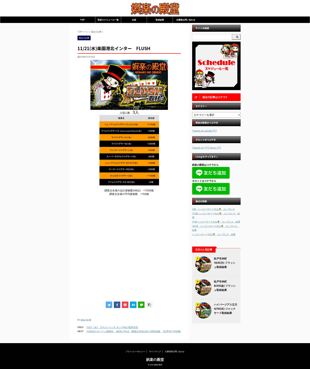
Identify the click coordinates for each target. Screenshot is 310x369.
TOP (82, 19)
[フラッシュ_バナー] (129, 108)
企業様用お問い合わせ (174, 351)
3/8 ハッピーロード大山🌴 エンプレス (213, 209)
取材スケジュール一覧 (108, 19)
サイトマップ (155, 351)
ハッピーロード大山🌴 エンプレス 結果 (214, 234)
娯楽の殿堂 (155, 359)
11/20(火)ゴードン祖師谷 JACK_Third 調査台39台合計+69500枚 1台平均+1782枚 (133, 331)
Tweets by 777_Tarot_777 (206, 147)
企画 (134, 19)
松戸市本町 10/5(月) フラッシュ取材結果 (224, 263)
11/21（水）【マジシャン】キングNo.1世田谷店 (112, 327)
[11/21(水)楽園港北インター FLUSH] (133, 305)
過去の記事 (86, 320)
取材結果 (160, 19)
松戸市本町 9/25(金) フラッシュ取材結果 (225, 286)
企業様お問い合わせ (185, 19)
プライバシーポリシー (135, 351)
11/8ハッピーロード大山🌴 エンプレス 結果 (216, 221)
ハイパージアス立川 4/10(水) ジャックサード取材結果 (225, 308)
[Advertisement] (105, 225)
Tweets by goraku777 (204, 130)
